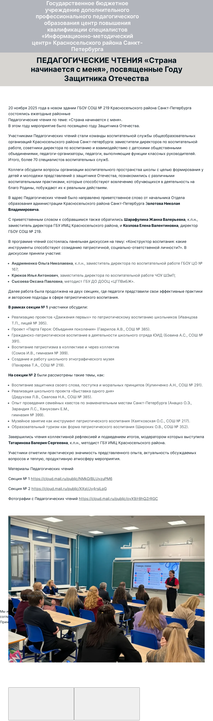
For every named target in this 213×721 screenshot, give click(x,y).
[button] (106, 509)
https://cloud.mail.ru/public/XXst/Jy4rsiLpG (69, 488)
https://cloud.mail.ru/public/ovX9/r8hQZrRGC (118, 498)
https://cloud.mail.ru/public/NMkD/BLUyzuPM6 (71, 479)
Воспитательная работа (27, 595)
